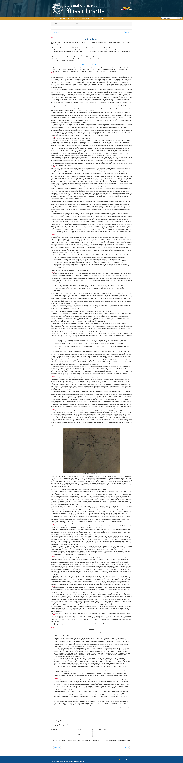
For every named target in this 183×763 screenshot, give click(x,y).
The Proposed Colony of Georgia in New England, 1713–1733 (91, 65)
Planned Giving (102, 18)
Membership (85, 18)
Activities (54, 18)
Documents (71, 18)
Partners (93, 18)
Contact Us (124, 759)
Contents (55, 24)
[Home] (77, 8)
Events (78, 18)
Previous (57, 32)
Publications (62, 18)
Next (127, 32)
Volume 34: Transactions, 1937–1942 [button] (70, 24)
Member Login (125, 3)
